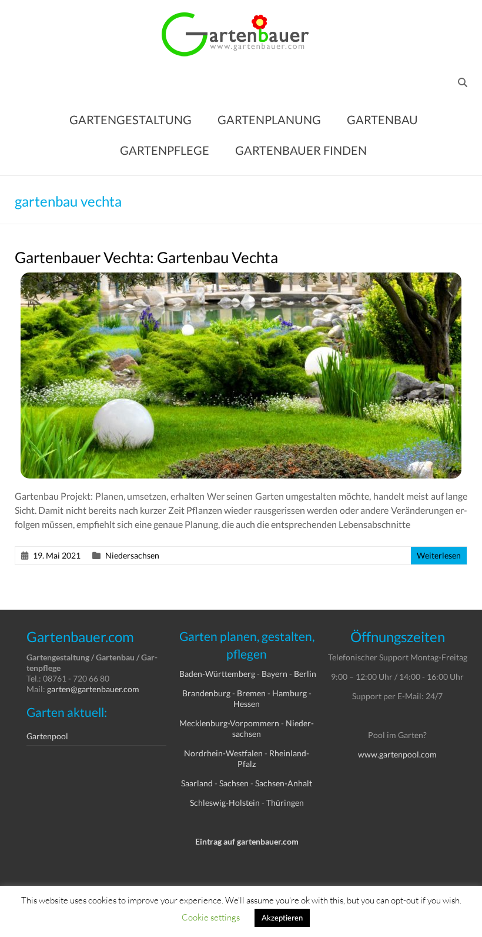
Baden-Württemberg (217, 674)
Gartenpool (47, 736)
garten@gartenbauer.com (93, 689)
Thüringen (285, 803)
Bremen (251, 693)
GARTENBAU (382, 119)
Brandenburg (206, 693)
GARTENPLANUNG (269, 119)
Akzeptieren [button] (282, 917)
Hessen (246, 704)
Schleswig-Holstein (225, 803)
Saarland (197, 783)
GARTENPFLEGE (164, 150)
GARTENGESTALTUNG (130, 119)
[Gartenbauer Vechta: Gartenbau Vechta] (241, 278)
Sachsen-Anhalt (283, 783)
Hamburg (289, 693)
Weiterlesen (439, 555)
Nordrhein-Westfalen (223, 753)
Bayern (274, 674)
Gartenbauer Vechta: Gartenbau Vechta (146, 257)
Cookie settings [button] (211, 917)
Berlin (305, 674)
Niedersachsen (132, 555)
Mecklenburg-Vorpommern (229, 723)
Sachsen (234, 783)
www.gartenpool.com (397, 754)
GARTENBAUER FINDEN (301, 150)
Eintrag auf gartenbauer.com (247, 841)
